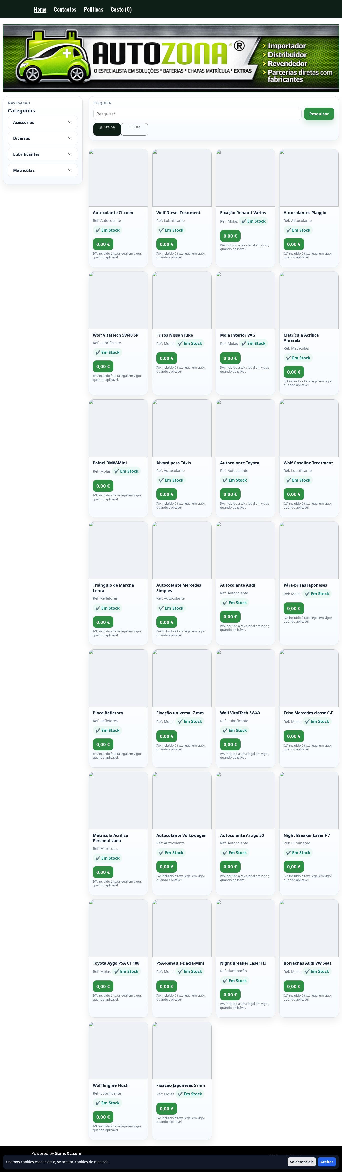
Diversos (21, 138)
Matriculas (24, 170)
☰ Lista (134, 127)
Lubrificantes (26, 154)
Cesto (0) (121, 9)
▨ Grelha (107, 127)
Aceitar (326, 1161)
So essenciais (301, 1161)
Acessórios (23, 122)
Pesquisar (319, 114)
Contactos (65, 9)
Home (40, 9)
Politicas (93, 9)
